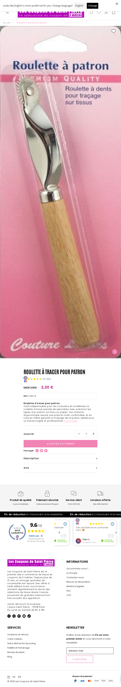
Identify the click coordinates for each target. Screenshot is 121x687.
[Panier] (114, 12)
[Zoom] (114, 351)
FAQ (68, 590)
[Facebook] (37, 450)
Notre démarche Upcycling (21, 643)
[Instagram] (14, 616)
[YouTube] (24, 616)
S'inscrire (80, 659)
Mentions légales (75, 586)
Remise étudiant (15, 652)
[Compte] (106, 12)
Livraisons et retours (17, 634)
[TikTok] (29, 616)
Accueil (7, 22)
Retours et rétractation (78, 581)
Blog (9, 656)
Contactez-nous (75, 577)
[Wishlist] (99, 12)
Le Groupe (71, 573)
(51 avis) (47, 378)
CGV (68, 595)
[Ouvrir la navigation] (7, 12)
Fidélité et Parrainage (18, 647)
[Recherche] (91, 12)
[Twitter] (41, 450)
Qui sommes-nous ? (77, 568)
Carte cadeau (14, 638)
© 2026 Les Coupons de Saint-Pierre (26, 681)
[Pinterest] (46, 450)
